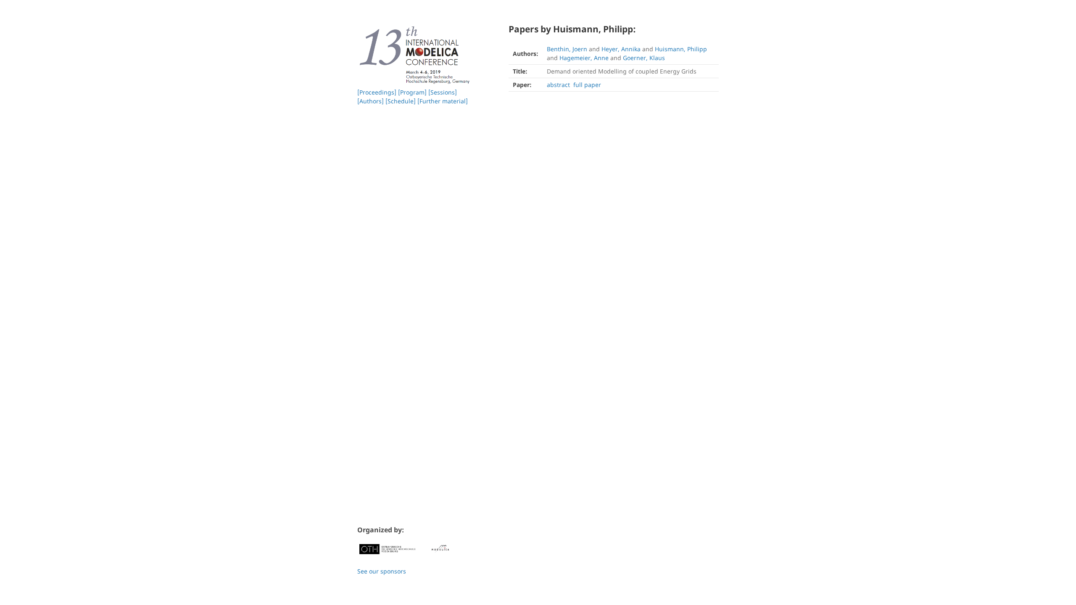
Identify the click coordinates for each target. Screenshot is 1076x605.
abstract (558, 85)
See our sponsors (381, 571)
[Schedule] (400, 101)
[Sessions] (442, 92)
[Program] (412, 92)
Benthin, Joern (567, 49)
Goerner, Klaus (644, 58)
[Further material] (442, 101)
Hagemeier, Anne (584, 58)
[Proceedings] (376, 92)
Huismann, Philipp (681, 49)
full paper (587, 85)
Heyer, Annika (621, 49)
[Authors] (370, 101)
